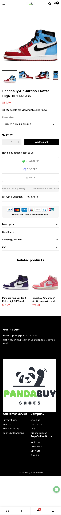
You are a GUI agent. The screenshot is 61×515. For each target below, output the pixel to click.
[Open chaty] (56, 489)
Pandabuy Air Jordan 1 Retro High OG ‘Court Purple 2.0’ (14, 301)
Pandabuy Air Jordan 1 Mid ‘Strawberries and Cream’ (43, 301)
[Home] (7, 511)
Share (34, 196)
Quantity (7, 134)
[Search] (49, 3)
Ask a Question (14, 196)
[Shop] (22, 511)
